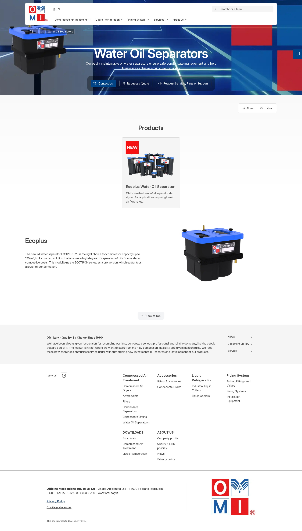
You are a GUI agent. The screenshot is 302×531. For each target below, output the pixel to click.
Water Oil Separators (136, 422)
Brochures (129, 438)
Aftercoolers (130, 396)
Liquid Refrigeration (135, 453)
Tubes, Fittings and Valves (238, 383)
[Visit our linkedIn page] (64, 375)
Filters (126, 401)
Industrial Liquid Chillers (201, 388)
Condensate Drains (135, 417)
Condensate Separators (130, 409)
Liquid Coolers (201, 396)
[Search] (215, 9)
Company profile (167, 438)
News (161, 453)
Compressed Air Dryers (133, 388)
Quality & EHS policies (166, 446)
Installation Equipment (233, 399)
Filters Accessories (169, 381)
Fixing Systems (236, 391)
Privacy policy (166, 459)
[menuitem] (73, 19)
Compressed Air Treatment (133, 446)
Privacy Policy (56, 501)
